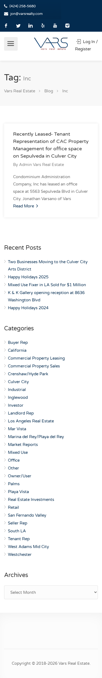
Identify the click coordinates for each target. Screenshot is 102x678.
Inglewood (18, 397)
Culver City (18, 381)
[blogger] (43, 25)
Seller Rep (17, 523)
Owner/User (19, 476)
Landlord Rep (21, 413)
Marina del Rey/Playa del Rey (36, 436)
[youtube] (55, 25)
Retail (13, 507)
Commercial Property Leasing (36, 358)
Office (14, 460)
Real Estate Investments (31, 499)
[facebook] (6, 25)
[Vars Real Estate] (51, 43)
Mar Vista (17, 428)
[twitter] (18, 25)
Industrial (17, 389)
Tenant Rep (19, 538)
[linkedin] (30, 25)
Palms (14, 483)
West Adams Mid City (28, 546)
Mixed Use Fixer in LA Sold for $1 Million (47, 284)
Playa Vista (18, 491)
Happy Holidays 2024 (28, 307)
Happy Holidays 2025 (28, 277)
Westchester (20, 554)
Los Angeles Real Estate (31, 421)
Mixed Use (18, 452)
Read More (24, 206)
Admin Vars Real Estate (41, 164)
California (17, 350)
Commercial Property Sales (34, 366)
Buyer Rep (18, 342)
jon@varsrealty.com (26, 14)
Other (13, 468)
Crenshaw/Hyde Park (28, 373)
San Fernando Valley (27, 515)
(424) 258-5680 (23, 6)
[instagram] (67, 25)
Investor (15, 405)
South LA (17, 531)
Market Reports (23, 444)
